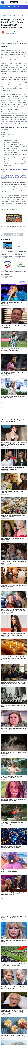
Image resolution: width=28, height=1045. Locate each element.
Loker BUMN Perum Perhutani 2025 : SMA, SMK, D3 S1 (20, 271)
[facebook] (5, 234)
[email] (21, 234)
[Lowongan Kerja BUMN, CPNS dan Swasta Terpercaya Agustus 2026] (14, 2)
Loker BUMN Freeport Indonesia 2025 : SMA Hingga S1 (7, 253)
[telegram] (15, 234)
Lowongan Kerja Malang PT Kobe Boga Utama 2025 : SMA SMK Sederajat (7, 272)
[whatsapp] (11, 234)
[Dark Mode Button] (26, 2)
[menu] (2, 2)
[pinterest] (18, 234)
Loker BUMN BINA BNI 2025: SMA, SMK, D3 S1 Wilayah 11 (20, 253)
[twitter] (8, 234)
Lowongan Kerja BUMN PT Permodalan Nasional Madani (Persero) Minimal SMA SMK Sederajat (14, 176)
